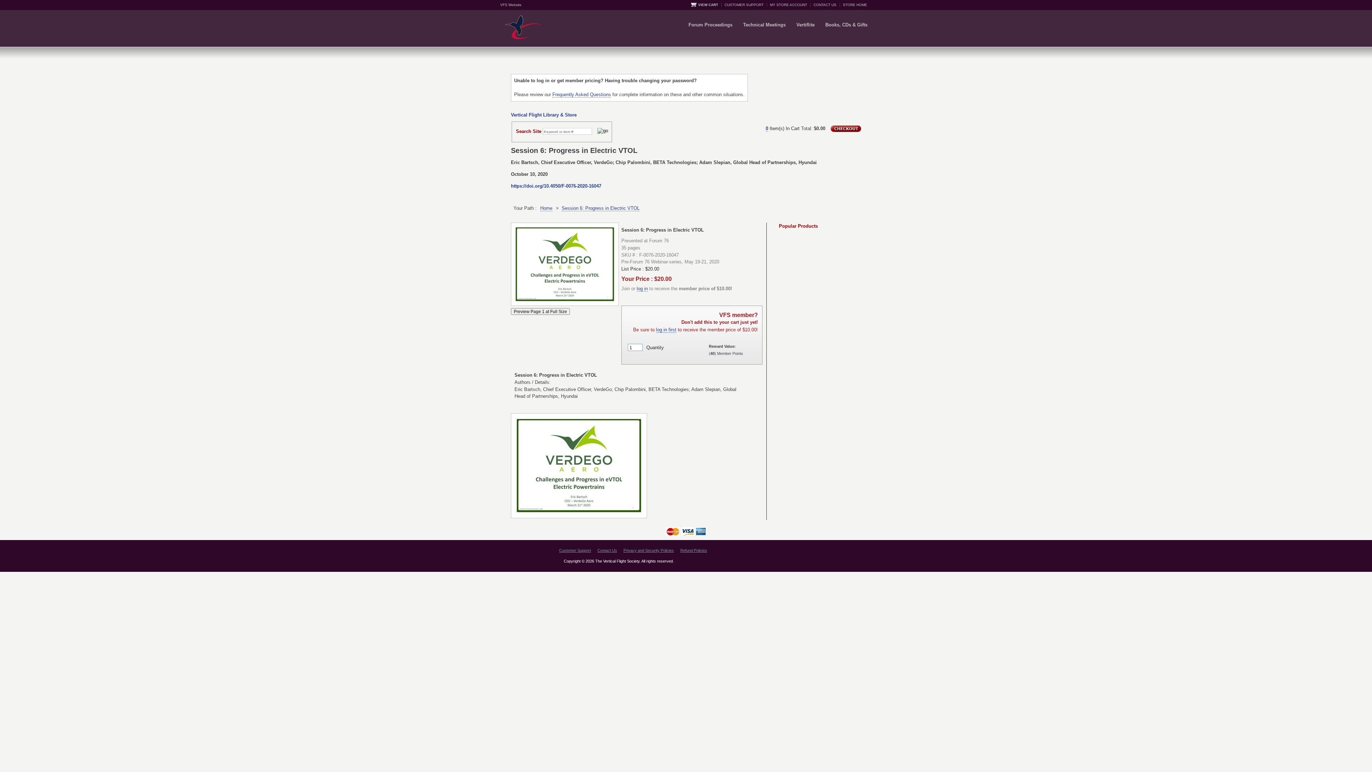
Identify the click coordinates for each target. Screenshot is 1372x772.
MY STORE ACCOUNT (788, 5)
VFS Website (511, 5)
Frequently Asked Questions (581, 94)
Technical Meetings (764, 25)
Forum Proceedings (710, 25)
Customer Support (575, 550)
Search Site (528, 131)
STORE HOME (855, 5)
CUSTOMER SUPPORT (744, 5)
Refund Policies (693, 550)
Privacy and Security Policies (648, 550)
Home (546, 208)
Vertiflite (805, 25)
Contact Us (607, 550)
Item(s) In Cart (783, 128)
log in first (666, 329)
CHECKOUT (846, 128)
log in (642, 288)
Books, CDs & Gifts (846, 25)
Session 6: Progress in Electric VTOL (601, 208)
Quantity (655, 347)
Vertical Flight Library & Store (544, 115)
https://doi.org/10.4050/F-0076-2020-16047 (556, 186)
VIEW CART (708, 5)
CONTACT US (825, 5)
